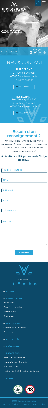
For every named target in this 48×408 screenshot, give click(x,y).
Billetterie (38, 3)
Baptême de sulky (12, 307)
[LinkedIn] (35, 284)
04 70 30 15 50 (25, 80)
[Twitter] (24, 284)
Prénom (3, 189)
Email (3, 199)
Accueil (4, 51)
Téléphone (3, 209)
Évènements (13, 346)
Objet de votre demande (3, 169)
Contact (15, 51)
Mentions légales (10, 404)
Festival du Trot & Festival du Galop (21, 371)
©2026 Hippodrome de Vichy (24, 401)
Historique (8, 302)
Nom (3, 179)
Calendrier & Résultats (14, 327)
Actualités (12, 339)
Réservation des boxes (14, 357)
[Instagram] (19, 284)
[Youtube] (29, 284)
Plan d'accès (25, 87)
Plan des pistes (11, 366)
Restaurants (9, 311)
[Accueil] (15, 7)
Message (3, 219)
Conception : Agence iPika (33, 404)
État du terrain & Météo (15, 362)
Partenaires (9, 316)
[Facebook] (13, 284)
